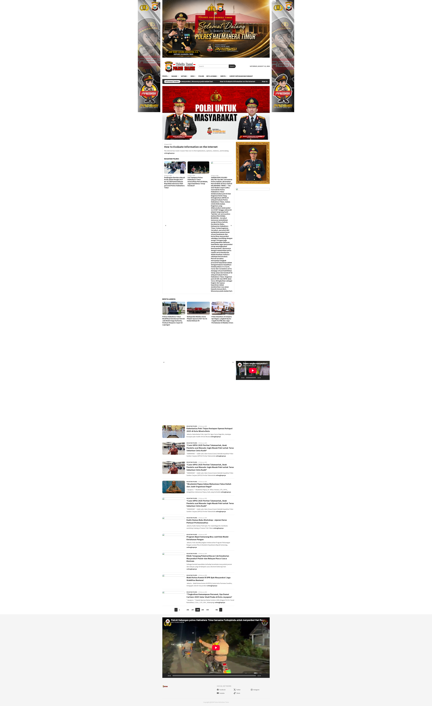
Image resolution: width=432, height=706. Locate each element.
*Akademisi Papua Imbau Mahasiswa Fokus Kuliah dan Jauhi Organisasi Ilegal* (209, 485)
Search (232, 66)
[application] (253, 370)
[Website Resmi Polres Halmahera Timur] (180, 66)
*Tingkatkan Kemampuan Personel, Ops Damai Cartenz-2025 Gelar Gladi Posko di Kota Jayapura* (209, 595)
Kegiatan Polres (192, 426)
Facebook (222, 690)
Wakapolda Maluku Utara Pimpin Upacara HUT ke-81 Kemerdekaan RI (172, 319)
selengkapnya (169, 153)
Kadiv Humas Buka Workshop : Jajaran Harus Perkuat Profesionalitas (207, 521)
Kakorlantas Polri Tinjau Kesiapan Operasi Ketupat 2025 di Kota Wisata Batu (210, 429)
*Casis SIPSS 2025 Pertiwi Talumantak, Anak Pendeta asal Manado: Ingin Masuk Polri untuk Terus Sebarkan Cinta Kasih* (210, 448)
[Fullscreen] (267, 377)
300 (207, 610)
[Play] (239, 377)
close (158, 1)
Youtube (221, 693)
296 (188, 610)
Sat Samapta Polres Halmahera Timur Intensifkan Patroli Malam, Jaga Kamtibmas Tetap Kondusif (174, 182)
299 (202, 610)
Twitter (238, 690)
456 (216, 610)
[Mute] (263, 377)
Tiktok (238, 693)
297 (192, 610)
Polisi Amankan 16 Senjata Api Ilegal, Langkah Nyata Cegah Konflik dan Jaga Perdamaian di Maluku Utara (197, 320)
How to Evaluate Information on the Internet (191, 146)
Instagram (256, 690)
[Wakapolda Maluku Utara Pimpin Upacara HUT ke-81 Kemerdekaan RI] (173, 308)
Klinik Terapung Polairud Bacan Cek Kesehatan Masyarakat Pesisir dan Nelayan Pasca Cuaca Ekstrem (208, 558)
